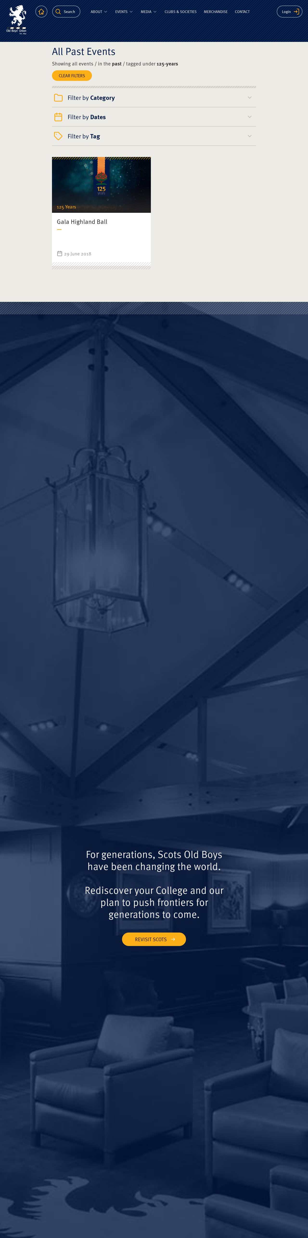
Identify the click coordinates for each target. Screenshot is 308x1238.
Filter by (91, 97)
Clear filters (72, 75)
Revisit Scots (151, 939)
